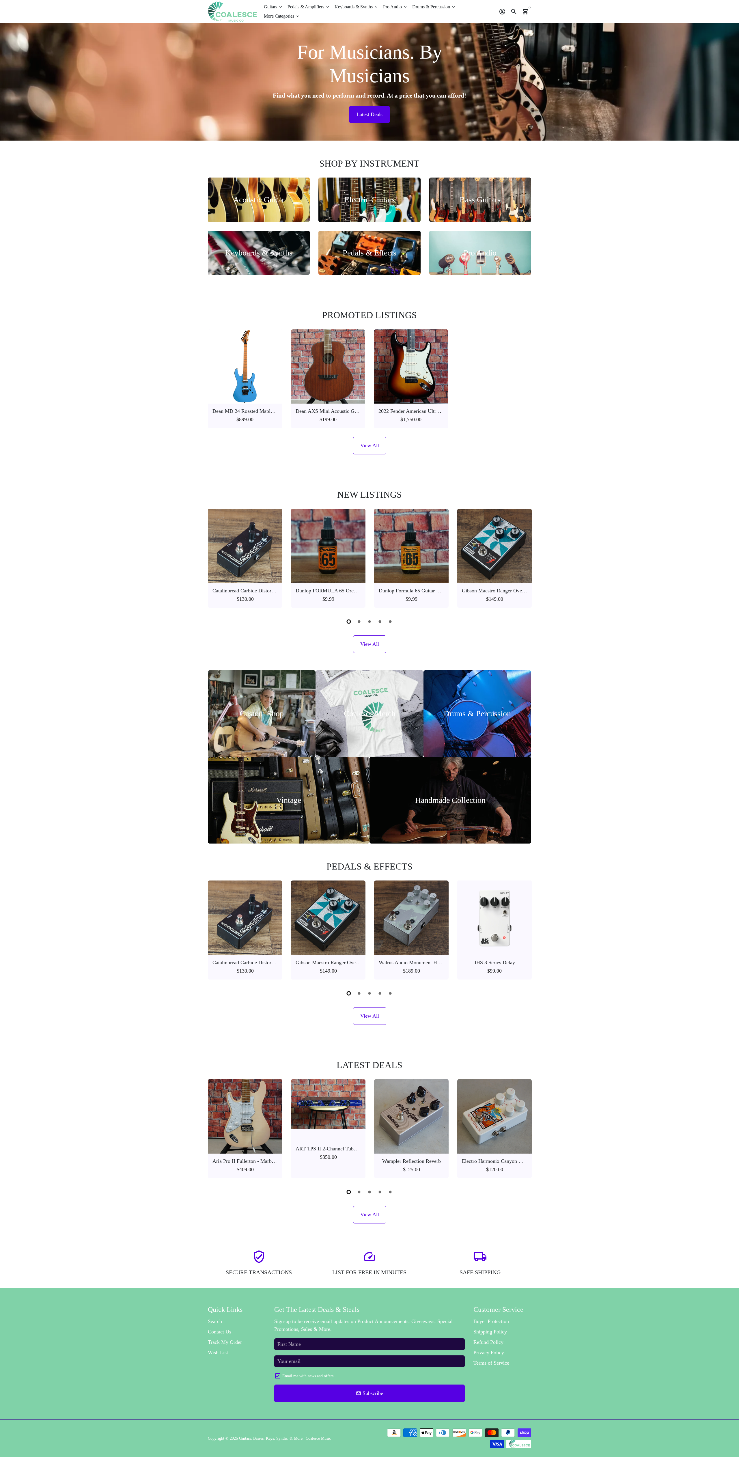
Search (215, 1321)
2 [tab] (359, 621)
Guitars (273, 6)
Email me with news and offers (307, 1376)
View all (369, 445)
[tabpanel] (245, 558)
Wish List (218, 1352)
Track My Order (225, 1342)
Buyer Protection (491, 1321)
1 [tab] (348, 621)
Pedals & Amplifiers (309, 6)
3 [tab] (369, 621)
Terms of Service (491, 1363)
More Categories (282, 16)
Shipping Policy (490, 1332)
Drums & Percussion (434, 6)
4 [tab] (379, 621)
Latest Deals (369, 114)
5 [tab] (390, 621)
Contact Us (219, 1332)
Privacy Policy (488, 1352)
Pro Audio (395, 6)
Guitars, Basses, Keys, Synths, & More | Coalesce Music (285, 1438)
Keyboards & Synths (356, 6)
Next (525, 560)
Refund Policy (488, 1342)
